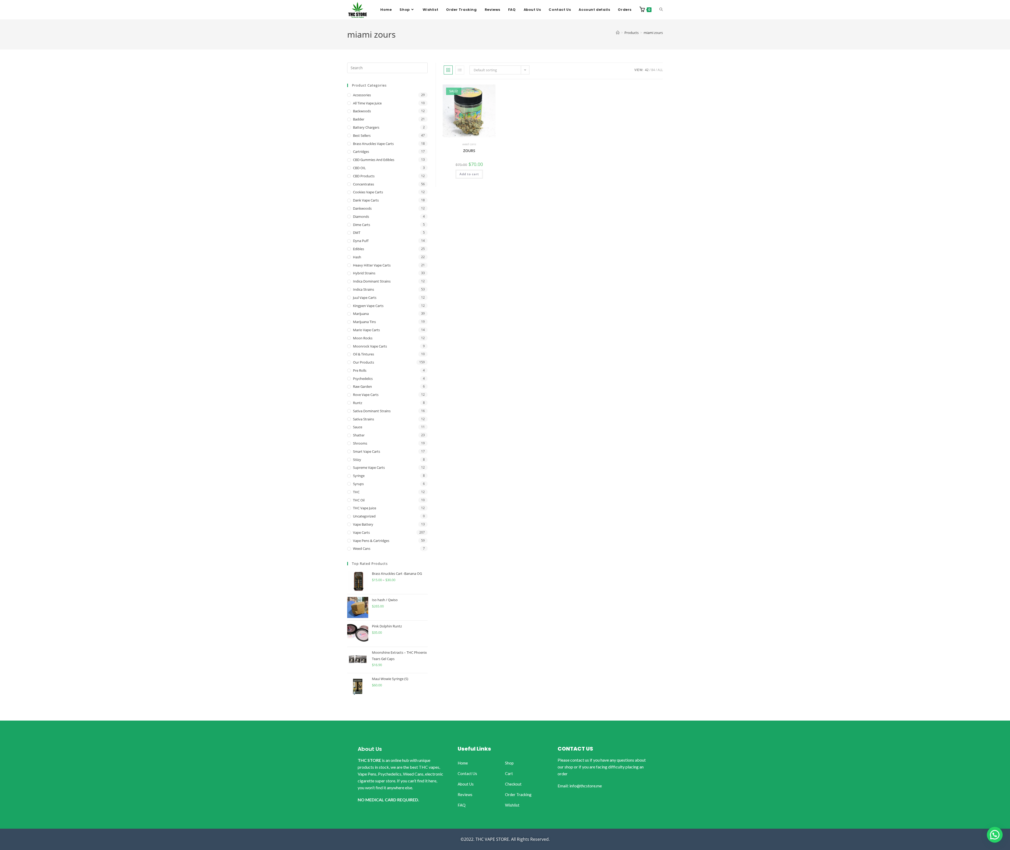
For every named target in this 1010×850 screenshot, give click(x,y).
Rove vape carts (365, 394)
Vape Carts (361, 532)
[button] (995, 835)
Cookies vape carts (368, 192)
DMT (356, 232)
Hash (357, 257)
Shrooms (360, 443)
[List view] (459, 70)
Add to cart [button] (469, 174)
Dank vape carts (366, 200)
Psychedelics (363, 378)
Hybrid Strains (364, 273)
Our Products (363, 362)
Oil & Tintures (363, 354)
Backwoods (362, 111)
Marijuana (361, 313)
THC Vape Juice (364, 508)
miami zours (653, 32)
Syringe (359, 475)
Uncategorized (364, 516)
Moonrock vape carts (370, 346)
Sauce (357, 427)
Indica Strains (363, 289)
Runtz (357, 402)
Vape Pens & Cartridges (371, 540)
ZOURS (469, 150)
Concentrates (363, 184)
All (660, 70)
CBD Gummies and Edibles (373, 159)
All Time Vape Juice (367, 103)
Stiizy (357, 459)
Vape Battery (363, 524)
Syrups (358, 483)
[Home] (617, 32)
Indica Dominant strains (372, 281)
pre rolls (359, 370)
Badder (358, 119)
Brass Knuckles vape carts (373, 143)
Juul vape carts (364, 297)
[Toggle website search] (661, 9)
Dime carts (361, 224)
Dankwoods (362, 208)
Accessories (362, 95)
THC (356, 492)
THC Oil (359, 500)
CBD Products (364, 176)
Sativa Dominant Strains (372, 411)
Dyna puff (360, 240)
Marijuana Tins (364, 321)
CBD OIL (359, 167)
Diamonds (361, 216)
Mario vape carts (366, 330)
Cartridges (361, 151)
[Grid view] (448, 70)
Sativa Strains (363, 419)
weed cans (469, 144)
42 (647, 70)
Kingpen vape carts (368, 305)
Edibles (358, 249)
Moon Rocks (362, 338)
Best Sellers (362, 135)
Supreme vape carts (369, 467)
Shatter (359, 435)
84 (653, 70)
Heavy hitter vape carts (372, 265)
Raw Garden (362, 386)
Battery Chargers (366, 127)
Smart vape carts (366, 451)
